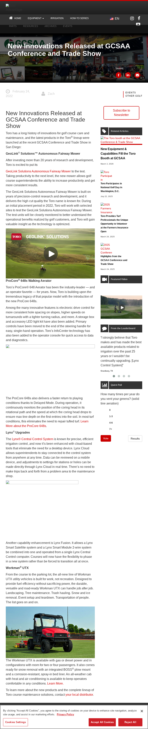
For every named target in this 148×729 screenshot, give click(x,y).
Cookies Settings (15, 722)
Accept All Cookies (102, 722)
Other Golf (133, 96)
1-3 (111, 416)
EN (116, 18)
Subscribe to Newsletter (121, 113)
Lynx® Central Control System (32, 439)
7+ (110, 429)
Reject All (130, 722)
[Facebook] (139, 18)
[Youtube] (138, 24)
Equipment (35, 18)
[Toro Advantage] (19, 7)
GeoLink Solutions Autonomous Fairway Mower (38, 171)
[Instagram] (132, 18)
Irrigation (57, 18)
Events (130, 92)
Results (135, 438)
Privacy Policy (65, 714)
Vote (105, 438)
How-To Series (79, 18)
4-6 (111, 422)
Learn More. (55, 683)
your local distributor (79, 694)
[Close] (142, 711)
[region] (74, 717)
